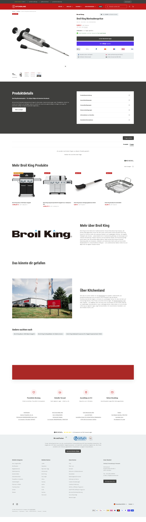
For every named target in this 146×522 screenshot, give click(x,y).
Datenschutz (15, 511)
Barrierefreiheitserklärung (75, 492)
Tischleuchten (16, 487)
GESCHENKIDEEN (89, 6)
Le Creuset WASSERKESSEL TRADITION (57, 419)
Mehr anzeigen (19, 109)
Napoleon (44, 466)
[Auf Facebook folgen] (13, 504)
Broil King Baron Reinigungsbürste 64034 (85, 202)
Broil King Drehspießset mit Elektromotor (50, 334)
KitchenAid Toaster (58, 417)
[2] (32, 74)
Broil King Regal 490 (57, 412)
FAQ (70, 463)
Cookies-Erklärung (73, 484)
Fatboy (119, 412)
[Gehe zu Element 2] (20, 74)
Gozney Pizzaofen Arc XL (26, 415)
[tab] (125, 145)
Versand (86, 27)
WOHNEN (78, 6)
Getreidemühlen (16, 476)
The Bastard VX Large (119, 419)
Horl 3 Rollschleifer (58, 415)
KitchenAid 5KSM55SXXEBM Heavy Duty (26, 417)
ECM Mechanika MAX (88, 412)
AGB (27, 511)
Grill (124, 300)
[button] (73, 154)
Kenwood (44, 494)
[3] (38, 74)
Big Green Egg (45, 468)
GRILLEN (69, 6)
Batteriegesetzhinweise (75, 476)
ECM (43, 489)
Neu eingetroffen (16, 463)
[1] (26, 74)
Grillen (18, 11)
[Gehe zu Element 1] (14, 74)
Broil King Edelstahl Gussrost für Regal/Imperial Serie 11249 (84, 334)
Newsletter (72, 474)
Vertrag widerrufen (110, 481)
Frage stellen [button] (128, 138)
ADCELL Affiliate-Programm (76, 487)
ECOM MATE (32, 509)
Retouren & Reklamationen (76, 471)
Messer (14, 492)
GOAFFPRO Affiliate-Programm (77, 489)
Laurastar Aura (119, 417)
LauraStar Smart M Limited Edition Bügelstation (88, 417)
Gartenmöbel (15, 474)
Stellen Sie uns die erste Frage (73, 154)
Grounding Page (73, 494)
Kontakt (71, 468)
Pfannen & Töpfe (16, 484)
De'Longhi (44, 476)
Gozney (43, 481)
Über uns (71, 466)
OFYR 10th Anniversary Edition (88, 419)
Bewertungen (72, 497)
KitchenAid (44, 471)
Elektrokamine (16, 471)
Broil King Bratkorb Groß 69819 (113, 202)
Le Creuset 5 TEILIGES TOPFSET (26, 419)
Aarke (43, 484)
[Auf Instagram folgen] (17, 504)
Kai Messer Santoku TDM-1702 (119, 415)
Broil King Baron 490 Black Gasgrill (21, 202)
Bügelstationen (16, 468)
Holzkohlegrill (15, 481)
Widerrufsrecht (32, 511)
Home (13, 11)
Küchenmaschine (118, 300)
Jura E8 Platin (88, 415)
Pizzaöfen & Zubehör (17, 479)
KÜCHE (60, 6)
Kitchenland (102, 295)
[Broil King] (80, 14)
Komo (43, 487)
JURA (43, 463)
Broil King (44, 474)
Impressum (21, 511)
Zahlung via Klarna (74, 479)
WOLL (43, 479)
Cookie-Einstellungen (74, 481)
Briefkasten (27, 412)
